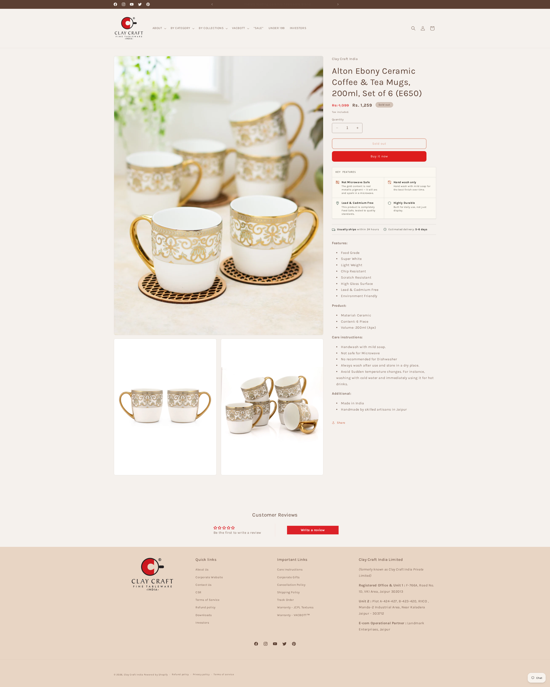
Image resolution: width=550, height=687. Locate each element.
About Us (202, 570)
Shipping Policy (288, 592)
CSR (199, 592)
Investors (202, 622)
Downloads (204, 615)
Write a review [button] (313, 530)
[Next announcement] (338, 4)
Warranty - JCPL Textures (295, 607)
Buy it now (379, 156)
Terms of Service (208, 600)
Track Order (285, 600)
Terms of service (224, 674)
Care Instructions (289, 570)
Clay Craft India (133, 674)
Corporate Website (209, 577)
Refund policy (206, 607)
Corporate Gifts (288, 577)
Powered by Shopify (156, 674)
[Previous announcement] (212, 4)
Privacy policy (201, 674)
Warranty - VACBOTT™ (293, 615)
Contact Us (204, 585)
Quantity (338, 119)
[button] (159, 28)
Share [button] (341, 423)
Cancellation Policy (291, 585)
